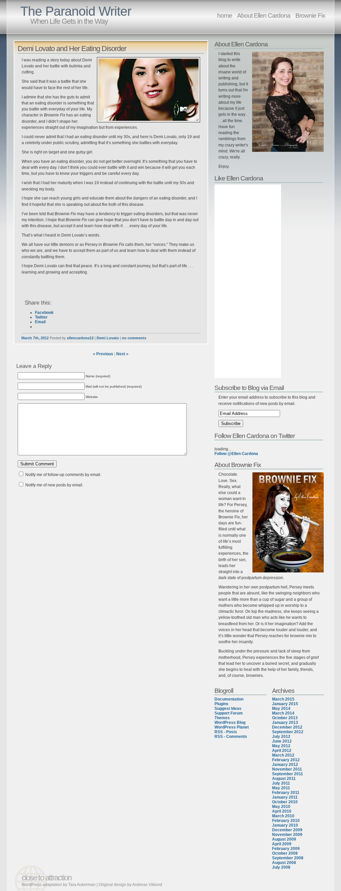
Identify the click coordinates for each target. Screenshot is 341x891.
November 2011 (287, 769)
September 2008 (287, 858)
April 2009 (281, 844)
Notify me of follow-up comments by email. (63, 474)
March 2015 (283, 699)
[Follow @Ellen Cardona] (269, 444)
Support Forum (228, 713)
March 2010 (283, 816)
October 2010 (285, 802)
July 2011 (281, 783)
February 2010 (286, 820)
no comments (134, 338)
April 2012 (281, 750)
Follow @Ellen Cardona (236, 453)
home (224, 15)
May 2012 (281, 746)
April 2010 (281, 811)
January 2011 (285, 797)
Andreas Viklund (147, 884)
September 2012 (287, 732)
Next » (122, 354)
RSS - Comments (230, 736)
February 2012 (286, 760)
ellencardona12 (80, 338)
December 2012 (287, 727)
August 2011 (284, 778)
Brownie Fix (310, 15)
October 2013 (285, 718)
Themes (222, 718)
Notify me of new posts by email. (54, 485)
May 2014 (281, 708)
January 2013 (285, 722)
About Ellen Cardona (263, 15)
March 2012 (283, 755)
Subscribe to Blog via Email (249, 387)
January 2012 (285, 764)
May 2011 (281, 788)
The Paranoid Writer (75, 11)
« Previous (103, 354)
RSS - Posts (225, 732)
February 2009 (286, 848)
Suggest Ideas (227, 708)
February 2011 (285, 792)
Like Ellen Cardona (238, 178)
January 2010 (285, 825)
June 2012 (282, 741)
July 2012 (281, 736)
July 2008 (281, 867)
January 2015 (285, 704)
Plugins (221, 704)
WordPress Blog (229, 722)
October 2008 (285, 853)
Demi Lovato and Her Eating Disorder (72, 48)
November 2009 (287, 834)
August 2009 (284, 839)
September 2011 (287, 774)
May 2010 (281, 806)
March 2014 (283, 713)
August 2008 (284, 862)
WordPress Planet (231, 727)
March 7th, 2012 (35, 338)
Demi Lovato (108, 338)
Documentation (228, 699)
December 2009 (287, 830)
